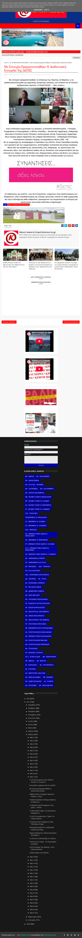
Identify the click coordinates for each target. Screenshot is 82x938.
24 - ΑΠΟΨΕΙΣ (30, 579)
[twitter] (67, 934)
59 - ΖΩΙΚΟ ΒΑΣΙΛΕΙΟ (33, 681)
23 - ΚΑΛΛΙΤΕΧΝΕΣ (32, 571)
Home (6, 63)
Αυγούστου (32, 718)
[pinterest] (74, 934)
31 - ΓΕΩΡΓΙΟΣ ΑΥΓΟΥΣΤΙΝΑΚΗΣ (37, 603)
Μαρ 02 (32, 909)
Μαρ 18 (32, 857)
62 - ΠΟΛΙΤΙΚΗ (30, 685)
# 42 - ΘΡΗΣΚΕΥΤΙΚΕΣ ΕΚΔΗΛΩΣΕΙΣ (19, 205)
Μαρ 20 (32, 773)
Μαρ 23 (32, 764)
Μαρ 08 (32, 890)
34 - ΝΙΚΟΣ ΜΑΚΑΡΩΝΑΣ (34, 616)
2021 (28, 702)
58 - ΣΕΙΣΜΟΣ (48, 677)
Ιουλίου (31, 721)
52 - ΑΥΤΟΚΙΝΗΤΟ (47, 665)
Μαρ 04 (32, 903)
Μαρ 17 (32, 860)
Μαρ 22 (32, 767)
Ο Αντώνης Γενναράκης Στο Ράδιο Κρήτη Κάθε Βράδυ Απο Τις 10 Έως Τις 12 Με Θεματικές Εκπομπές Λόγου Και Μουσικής (41, 408)
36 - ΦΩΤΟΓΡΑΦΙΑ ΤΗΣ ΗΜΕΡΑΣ (37, 620)
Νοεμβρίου (32, 708)
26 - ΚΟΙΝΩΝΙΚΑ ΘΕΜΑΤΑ (35, 583)
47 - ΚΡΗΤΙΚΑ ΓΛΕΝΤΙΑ (34, 653)
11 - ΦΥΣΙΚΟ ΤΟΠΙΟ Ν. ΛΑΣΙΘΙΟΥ (37, 509)
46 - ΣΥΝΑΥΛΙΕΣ (31, 649)
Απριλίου (31, 731)
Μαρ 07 (32, 893)
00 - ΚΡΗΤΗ (29, 476)
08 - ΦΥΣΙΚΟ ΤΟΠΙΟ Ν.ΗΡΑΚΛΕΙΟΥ (38, 497)
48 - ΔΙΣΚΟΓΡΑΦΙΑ (49, 657)
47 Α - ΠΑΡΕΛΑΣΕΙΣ (32, 657)
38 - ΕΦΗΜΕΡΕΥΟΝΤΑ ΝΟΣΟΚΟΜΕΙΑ (39, 628)
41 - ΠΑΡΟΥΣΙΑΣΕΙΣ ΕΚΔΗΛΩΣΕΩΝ (38, 632)
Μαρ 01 (32, 913)
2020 (28, 924)
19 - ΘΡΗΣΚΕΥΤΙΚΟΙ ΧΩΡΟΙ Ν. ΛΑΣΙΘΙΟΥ (40, 554)
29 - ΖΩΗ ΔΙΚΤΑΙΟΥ (32, 595)
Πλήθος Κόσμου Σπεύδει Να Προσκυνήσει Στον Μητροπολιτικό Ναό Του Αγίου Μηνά (14, 265)
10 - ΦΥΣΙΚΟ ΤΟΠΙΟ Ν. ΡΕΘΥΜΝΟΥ (38, 505)
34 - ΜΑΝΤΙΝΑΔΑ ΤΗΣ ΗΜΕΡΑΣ (37, 612)
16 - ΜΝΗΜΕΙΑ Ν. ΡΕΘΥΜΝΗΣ (36, 540)
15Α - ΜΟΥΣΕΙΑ (31, 530)
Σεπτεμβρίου (32, 715)
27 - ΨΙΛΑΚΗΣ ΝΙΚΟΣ (33, 587)
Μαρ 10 (32, 883)
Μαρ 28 (32, 747)
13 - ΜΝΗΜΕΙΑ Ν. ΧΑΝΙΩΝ (35, 522)
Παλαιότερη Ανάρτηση (71, 322)
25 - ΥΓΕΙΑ (42, 579)
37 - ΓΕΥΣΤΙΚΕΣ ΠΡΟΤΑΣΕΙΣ (35, 624)
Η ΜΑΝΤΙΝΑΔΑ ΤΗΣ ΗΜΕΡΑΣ (39, 853)
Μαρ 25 (32, 757)
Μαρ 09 (32, 886)
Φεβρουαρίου (33, 917)
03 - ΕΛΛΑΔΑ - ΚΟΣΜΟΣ (34, 485)
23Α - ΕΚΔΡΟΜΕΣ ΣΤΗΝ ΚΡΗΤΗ (37, 575)
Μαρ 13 (32, 873)
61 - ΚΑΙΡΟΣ (48, 681)
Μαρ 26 (32, 754)
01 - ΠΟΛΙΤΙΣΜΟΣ (43, 476)
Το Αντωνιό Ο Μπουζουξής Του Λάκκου (42, 838)
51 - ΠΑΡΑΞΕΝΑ (31, 665)
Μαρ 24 (32, 760)
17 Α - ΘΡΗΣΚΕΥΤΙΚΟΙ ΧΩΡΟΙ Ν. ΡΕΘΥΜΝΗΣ (37, 549)
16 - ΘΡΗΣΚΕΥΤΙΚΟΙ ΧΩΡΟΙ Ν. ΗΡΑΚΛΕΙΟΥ (36, 535)
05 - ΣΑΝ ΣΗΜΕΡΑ (47, 489)
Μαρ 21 (32, 770)
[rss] (78, 934)
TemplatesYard (25, 935)
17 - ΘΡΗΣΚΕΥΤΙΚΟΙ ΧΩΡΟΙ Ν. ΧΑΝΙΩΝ (39, 544)
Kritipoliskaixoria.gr (50, 935)
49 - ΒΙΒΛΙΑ (29, 661)
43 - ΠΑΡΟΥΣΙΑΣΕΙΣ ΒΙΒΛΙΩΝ (36, 640)
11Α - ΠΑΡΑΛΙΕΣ (31, 513)
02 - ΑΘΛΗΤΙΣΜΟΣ (32, 481)
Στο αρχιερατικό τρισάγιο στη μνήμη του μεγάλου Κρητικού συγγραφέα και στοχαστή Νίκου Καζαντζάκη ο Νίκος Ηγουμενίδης (66, 266)
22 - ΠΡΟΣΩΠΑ (30, 567)
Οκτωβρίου (32, 711)
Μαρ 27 (32, 750)
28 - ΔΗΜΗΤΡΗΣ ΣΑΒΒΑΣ (34, 591)
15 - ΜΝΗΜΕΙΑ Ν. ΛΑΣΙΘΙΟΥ (35, 526)
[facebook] (64, 934)
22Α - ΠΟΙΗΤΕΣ (44, 567)
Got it (46, 10)
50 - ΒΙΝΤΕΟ (41, 661)
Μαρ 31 (32, 737)
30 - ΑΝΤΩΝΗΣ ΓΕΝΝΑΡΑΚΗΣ (36, 599)
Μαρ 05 (32, 899)
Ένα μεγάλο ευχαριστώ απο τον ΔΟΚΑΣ (42, 785)
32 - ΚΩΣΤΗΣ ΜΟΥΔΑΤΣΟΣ (35, 608)
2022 (28, 699)
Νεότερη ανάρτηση (9, 322)
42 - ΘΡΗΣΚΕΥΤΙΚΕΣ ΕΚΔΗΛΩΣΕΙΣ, (44, 74)
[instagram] (71, 934)
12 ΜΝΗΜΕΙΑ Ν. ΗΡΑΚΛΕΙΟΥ (36, 517)
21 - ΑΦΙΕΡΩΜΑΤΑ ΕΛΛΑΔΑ (35, 562)
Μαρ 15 (32, 867)
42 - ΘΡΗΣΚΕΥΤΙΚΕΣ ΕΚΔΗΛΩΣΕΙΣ (19, 63)
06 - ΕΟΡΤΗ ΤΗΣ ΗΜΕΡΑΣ (34, 493)
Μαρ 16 (32, 863)
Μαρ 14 (32, 870)
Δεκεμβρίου (32, 705)
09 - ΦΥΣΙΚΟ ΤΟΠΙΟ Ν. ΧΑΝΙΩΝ (37, 501)
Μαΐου (30, 728)
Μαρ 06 (32, 896)
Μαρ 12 (32, 876)
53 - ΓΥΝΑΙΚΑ (30, 669)
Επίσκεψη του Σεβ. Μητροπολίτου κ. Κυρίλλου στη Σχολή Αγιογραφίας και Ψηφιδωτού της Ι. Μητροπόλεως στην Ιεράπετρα (40, 266)
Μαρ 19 (32, 777)
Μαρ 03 (32, 906)
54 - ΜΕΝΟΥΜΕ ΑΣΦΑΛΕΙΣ (35, 673)
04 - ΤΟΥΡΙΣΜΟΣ (31, 489)
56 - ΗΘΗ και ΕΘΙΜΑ (33, 677)
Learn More (38, 10)
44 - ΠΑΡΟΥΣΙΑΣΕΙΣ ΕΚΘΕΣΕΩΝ (37, 644)
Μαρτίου (31, 734)
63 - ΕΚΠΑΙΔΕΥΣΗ (46, 685)
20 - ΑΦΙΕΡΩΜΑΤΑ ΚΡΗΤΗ (35, 558)
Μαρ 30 (32, 741)
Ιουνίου (31, 724)
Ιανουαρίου (32, 920)
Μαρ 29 (32, 744)
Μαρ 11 (32, 880)
